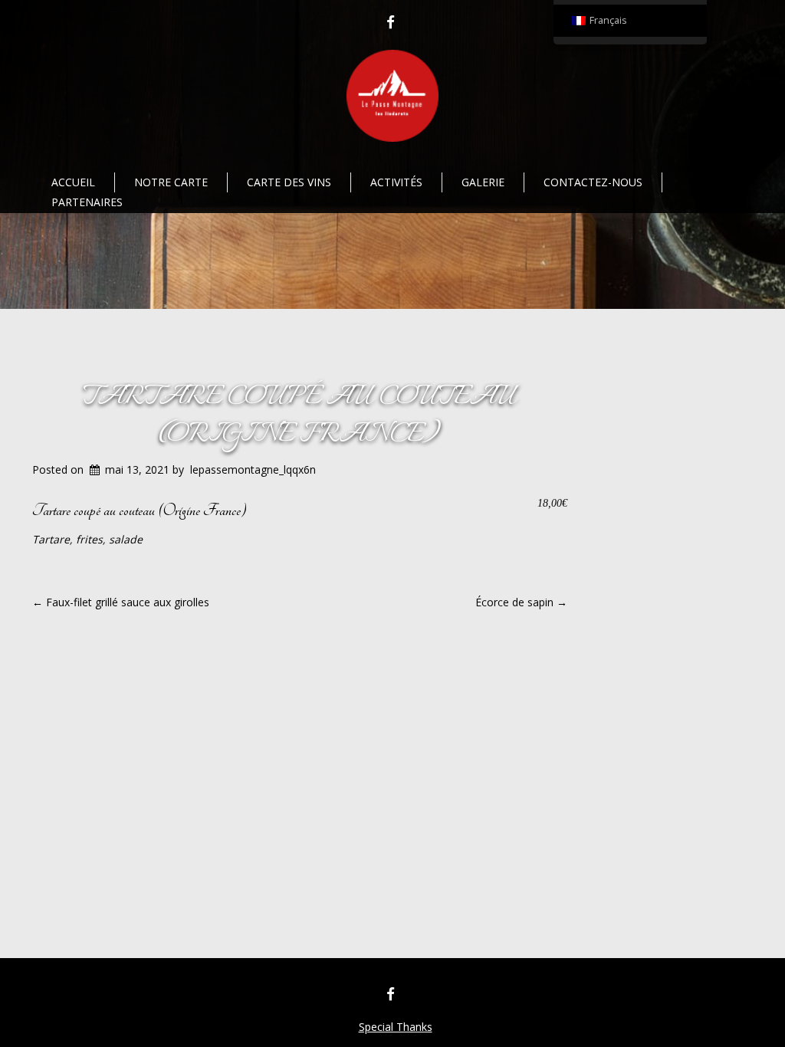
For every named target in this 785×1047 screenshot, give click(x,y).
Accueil (73, 182)
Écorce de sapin (521, 602)
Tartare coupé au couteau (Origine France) (300, 415)
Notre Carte (171, 182)
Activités (396, 182)
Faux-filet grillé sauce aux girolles (120, 602)
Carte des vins (289, 182)
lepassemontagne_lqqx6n (253, 469)
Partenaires (87, 202)
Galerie (482, 182)
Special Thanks (395, 1026)
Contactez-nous (593, 182)
